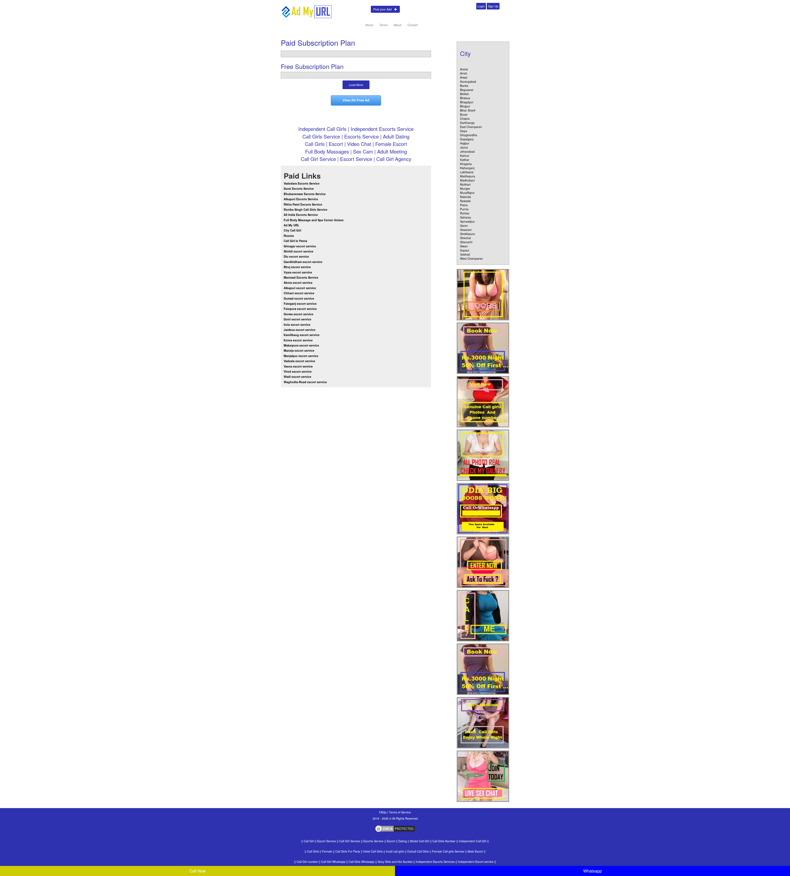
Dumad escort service (299, 298)
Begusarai (466, 90)
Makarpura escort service (301, 345)
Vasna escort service (298, 366)
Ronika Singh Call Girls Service (305, 209)
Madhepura (467, 176)
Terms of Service (400, 812)
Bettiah (464, 94)
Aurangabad (468, 81)
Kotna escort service (298, 340)
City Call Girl (293, 230)
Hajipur (464, 143)
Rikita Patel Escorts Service (303, 204)
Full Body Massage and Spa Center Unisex (314, 220)
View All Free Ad (356, 100)
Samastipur (467, 221)
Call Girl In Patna (295, 241)
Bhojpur (465, 106)
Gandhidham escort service (303, 262)
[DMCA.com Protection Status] (395, 828)
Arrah (463, 73)
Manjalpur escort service (301, 356)
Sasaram (466, 230)
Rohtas (464, 213)
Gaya (463, 131)
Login (481, 6)
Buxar (464, 114)
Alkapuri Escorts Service (301, 199)
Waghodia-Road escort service (305, 382)
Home (369, 25)
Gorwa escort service (298, 314)
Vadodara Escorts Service (301, 183)
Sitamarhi (466, 242)
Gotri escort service (297, 319)
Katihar (464, 160)
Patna (464, 205)
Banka (464, 86)
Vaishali (465, 254)
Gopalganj (466, 139)
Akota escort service (298, 282)
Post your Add (383, 9)
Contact (413, 25)
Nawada (465, 201)
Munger (465, 188)
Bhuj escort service (297, 267)
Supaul (464, 250)
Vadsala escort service (299, 361)
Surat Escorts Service (299, 188)
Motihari (465, 184)
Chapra (465, 118)
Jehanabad (467, 151)
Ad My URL (291, 225)
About (397, 25)
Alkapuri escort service (300, 288)
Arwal (463, 77)
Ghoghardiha (468, 135)
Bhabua (465, 98)
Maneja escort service (299, 350)
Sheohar (465, 238)
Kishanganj (467, 168)
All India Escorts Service (301, 215)
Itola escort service (297, 324)
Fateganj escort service (300, 303)
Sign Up (493, 6)
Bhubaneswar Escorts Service (305, 194)
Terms (383, 25)
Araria (464, 69)
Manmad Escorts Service (301, 277)
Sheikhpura (467, 234)
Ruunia (289, 236)
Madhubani (467, 180)
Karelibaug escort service (301, 335)
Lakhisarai (466, 172)
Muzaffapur (467, 193)
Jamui (464, 147)
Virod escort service (298, 371)
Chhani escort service (299, 293)
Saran (464, 225)
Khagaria (466, 164)
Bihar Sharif (467, 110)
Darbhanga (467, 123)
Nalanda (465, 197)
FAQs (383, 812)
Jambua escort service (299, 330)
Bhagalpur (466, 102)
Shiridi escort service (298, 251)
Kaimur (464, 156)
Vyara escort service (298, 272)
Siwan (464, 246)
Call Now (197, 871)
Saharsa (465, 217)
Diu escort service (296, 256)
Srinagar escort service (300, 246)
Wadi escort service (297, 377)
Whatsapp (592, 871)
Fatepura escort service (300, 309)
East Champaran (471, 127)
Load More (356, 85)
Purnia (464, 209)
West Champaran (471, 258)
